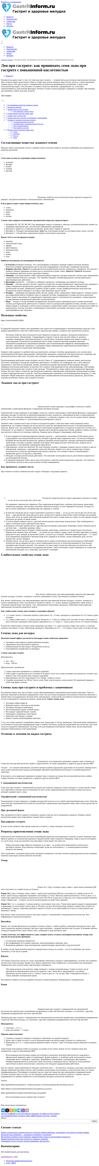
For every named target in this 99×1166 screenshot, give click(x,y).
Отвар (15, 132)
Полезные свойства (14, 107)
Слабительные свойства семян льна (20, 113)
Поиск (3, 1118)
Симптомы (10, 21)
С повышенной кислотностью (23, 122)
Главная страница (7, 60)
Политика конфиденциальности (19, 1161)
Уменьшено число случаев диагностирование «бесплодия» (25, 1141)
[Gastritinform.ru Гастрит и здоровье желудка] (33, 13)
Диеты (9, 24)
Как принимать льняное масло (23, 111)
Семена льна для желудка (16, 116)
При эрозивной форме (20, 126)
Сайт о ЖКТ (11, 1163)
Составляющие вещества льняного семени (22, 105)
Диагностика (11, 19)
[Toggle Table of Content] (3, 101)
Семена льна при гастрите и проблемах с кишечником (27, 118)
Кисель (15, 136)
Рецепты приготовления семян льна (20, 130)
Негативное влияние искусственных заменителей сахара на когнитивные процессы (35, 1137)
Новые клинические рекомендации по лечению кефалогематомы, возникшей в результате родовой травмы (45, 1132)
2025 (16, 1157)
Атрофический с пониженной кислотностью (28, 124)
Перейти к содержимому (11, 2)
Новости (9, 17)
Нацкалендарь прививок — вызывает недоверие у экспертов (26, 1135)
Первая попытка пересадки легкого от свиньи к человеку (24, 1139)
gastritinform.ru (7, 1157)
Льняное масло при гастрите (17, 109)
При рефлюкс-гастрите (21, 128)
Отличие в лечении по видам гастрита (21, 120)
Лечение (9, 26)
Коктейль (16, 134)
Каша (15, 138)
